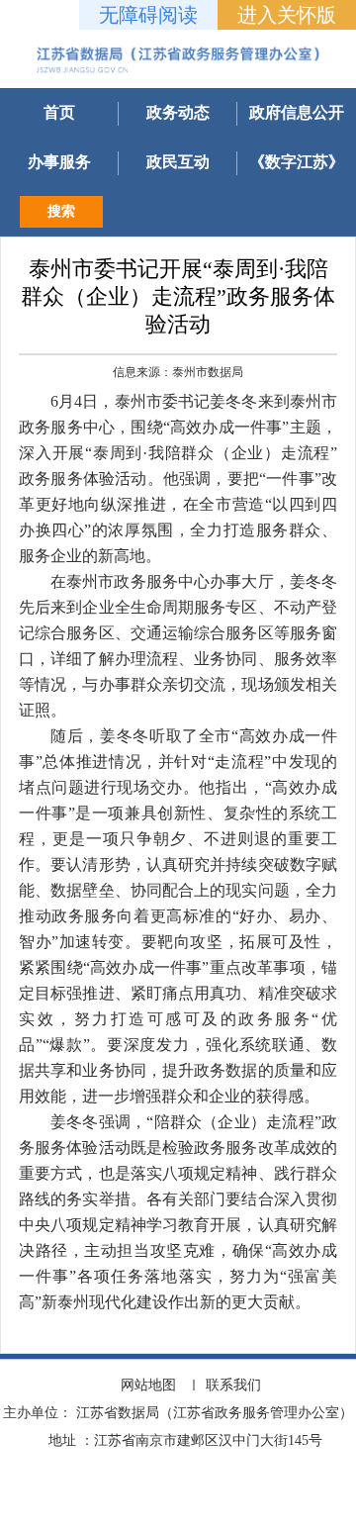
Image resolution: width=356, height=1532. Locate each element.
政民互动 (178, 161)
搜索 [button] (61, 211)
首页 (59, 112)
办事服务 (59, 161)
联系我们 (233, 1385)
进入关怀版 (286, 15)
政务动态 (178, 112)
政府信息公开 (296, 112)
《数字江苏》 (296, 161)
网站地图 (148, 1385)
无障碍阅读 (148, 15)
